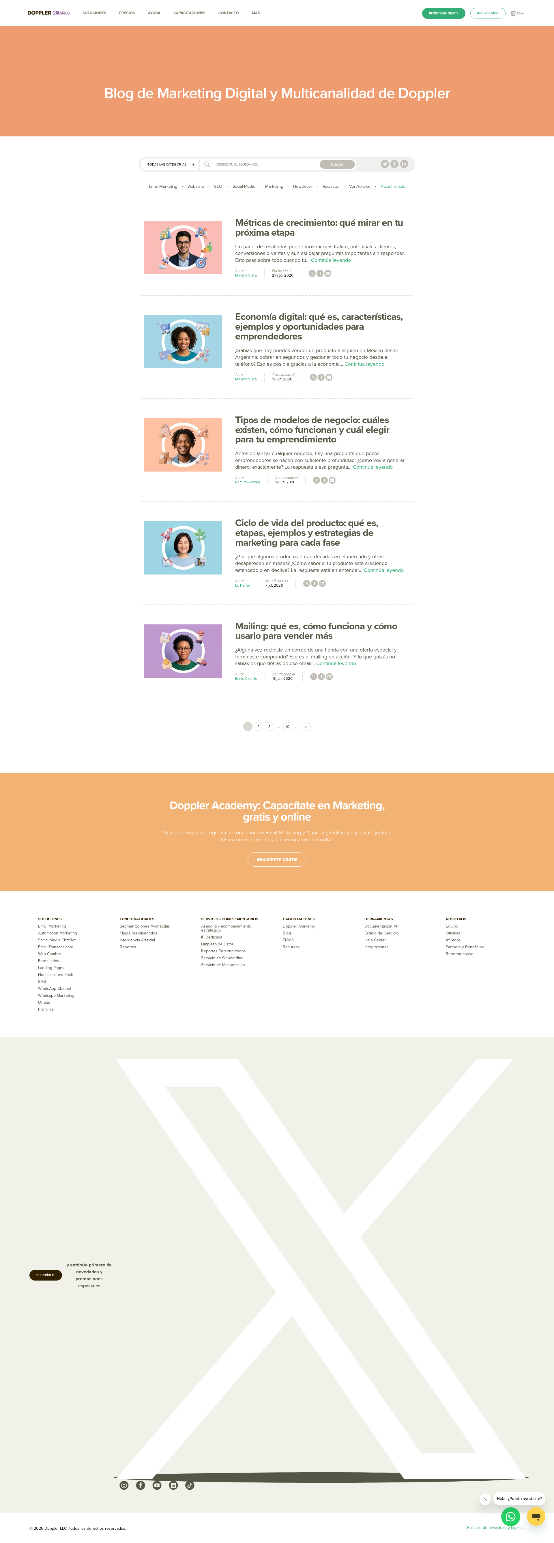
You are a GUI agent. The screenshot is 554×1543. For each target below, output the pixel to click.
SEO (218, 186)
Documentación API (381, 926)
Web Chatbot (49, 954)
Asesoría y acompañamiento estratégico (226, 928)
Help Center (375, 940)
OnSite (44, 1002)
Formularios (48, 961)
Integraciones (376, 947)
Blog (287, 933)
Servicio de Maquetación (223, 965)
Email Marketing (163, 186)
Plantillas (45, 1009)
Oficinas (453, 933)
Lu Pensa (242, 585)
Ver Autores (359, 186)
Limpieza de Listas (217, 944)
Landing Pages (51, 968)
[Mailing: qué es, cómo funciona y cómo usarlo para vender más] (183, 676)
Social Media (244, 186)
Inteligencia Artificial (137, 940)
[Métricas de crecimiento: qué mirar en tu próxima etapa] (183, 272)
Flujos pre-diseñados (138, 933)
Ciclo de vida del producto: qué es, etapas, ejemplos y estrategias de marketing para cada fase (306, 533)
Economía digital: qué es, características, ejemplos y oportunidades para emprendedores (319, 326)
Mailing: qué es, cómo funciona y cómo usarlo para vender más (316, 631)
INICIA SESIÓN (488, 13)
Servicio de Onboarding (222, 958)
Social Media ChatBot (57, 940)
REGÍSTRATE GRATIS (443, 13)
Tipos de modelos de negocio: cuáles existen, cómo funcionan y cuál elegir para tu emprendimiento (312, 430)
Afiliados (453, 940)
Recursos (331, 186)
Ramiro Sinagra (247, 482)
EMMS (288, 940)
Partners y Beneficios (465, 947)
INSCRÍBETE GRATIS (277, 859)
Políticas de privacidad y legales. (496, 1527)
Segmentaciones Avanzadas (145, 926)
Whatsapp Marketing (56, 996)
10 (288, 726)
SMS (42, 982)
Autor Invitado (393, 186)
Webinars (196, 186)
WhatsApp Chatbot (54, 989)
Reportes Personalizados (223, 951)
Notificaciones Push (55, 975)
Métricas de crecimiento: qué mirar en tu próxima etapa (319, 228)
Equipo (452, 926)
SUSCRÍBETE (45, 1275)
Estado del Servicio (381, 933)
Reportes (128, 947)
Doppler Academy (299, 926)
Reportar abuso (459, 954)
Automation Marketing (57, 933)
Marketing (274, 186)
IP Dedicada (211, 937)
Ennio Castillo (246, 678)
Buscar (337, 164)
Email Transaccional (55, 947)
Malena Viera (246, 275)
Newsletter (302, 186)
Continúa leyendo (331, 260)
